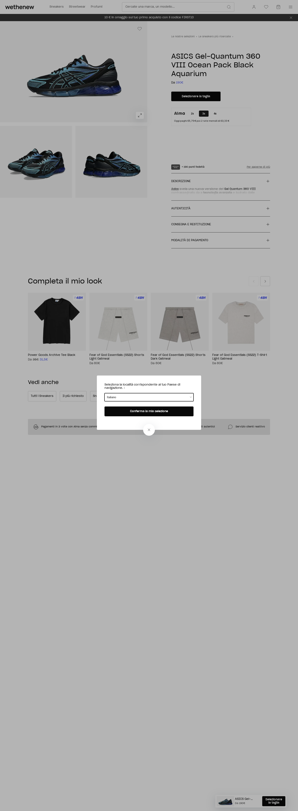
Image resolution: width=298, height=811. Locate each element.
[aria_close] (149, 430)
